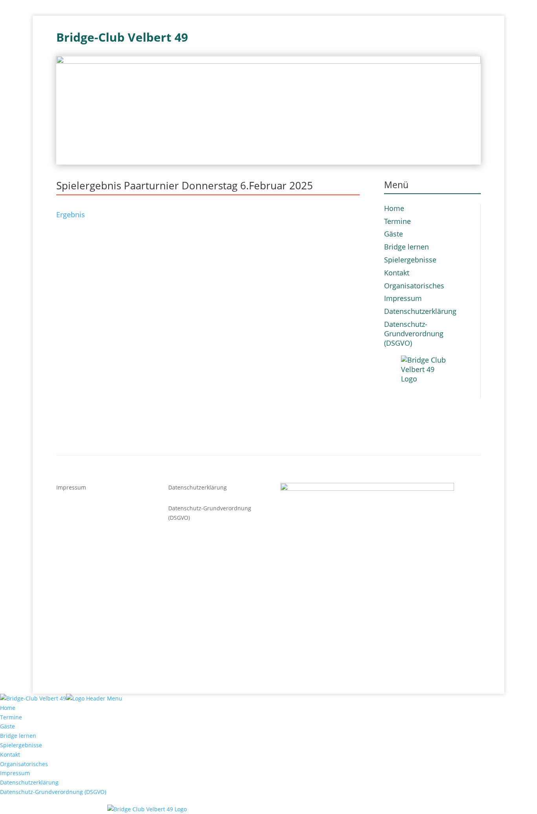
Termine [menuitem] (11, 717)
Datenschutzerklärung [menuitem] (29, 782)
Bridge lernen (406, 246)
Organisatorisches (414, 285)
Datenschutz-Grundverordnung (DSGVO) (413, 333)
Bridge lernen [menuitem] (18, 735)
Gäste (393, 233)
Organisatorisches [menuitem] (24, 764)
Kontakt (396, 272)
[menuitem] (268, 809)
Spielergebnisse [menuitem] (21, 745)
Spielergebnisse (410, 259)
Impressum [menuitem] (15, 773)
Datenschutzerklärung (420, 311)
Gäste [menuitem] (7, 726)
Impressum (403, 298)
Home (394, 208)
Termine (397, 221)
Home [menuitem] (7, 707)
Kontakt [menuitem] (10, 754)
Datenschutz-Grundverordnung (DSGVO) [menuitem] (53, 792)
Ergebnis (70, 214)
